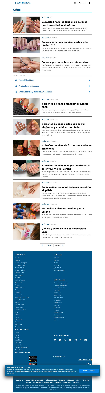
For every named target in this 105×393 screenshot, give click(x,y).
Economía (18, 295)
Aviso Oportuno (59, 288)
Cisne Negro (19, 350)
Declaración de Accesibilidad (43, 382)
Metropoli (18, 282)
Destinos (18, 322)
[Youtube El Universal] (70, 340)
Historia (28, 382)
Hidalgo (56, 265)
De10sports (58, 302)
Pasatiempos (58, 312)
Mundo (17, 277)
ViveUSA (57, 307)
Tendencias (19, 307)
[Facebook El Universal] (60, 340)
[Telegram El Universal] (55, 340)
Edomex (57, 258)
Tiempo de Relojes (21, 347)
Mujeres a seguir (21, 263)
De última (45, 17)
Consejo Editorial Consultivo (34, 380)
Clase (17, 332)
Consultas (18, 327)
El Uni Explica (20, 270)
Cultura (17, 302)
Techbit (17, 314)
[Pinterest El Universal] (80, 340)
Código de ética (51, 380)
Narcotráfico (19, 287)
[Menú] (89, 3)
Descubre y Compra (61, 283)
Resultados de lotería (59, 319)
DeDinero (57, 305)
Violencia (61, 380)
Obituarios (57, 293)
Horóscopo (58, 315)
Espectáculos (20, 300)
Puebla (56, 263)
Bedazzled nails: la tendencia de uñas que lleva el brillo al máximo (64, 23)
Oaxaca (56, 260)
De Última (18, 340)
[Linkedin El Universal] (85, 340)
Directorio (19, 380)
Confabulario (19, 304)
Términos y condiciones (63, 382)
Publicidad (70, 380)
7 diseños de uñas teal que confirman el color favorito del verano (66, 167)
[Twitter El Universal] (65, 340)
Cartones (18, 292)
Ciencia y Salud (20, 309)
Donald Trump (20, 280)
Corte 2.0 (18, 260)
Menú (17, 317)
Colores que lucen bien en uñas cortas (65, 62)
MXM (16, 312)
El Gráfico (57, 300)
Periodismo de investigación (20, 266)
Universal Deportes (22, 297)
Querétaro (57, 267)
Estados (18, 285)
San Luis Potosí (59, 270)
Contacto (76, 382)
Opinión (17, 290)
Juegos (56, 310)
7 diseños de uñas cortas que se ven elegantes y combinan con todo (63, 125)
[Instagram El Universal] (76, 340)
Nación (17, 258)
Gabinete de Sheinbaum (19, 274)
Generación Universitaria (58, 296)
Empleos (57, 290)
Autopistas (19, 324)
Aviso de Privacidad (82, 380)
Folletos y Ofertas (60, 285)
